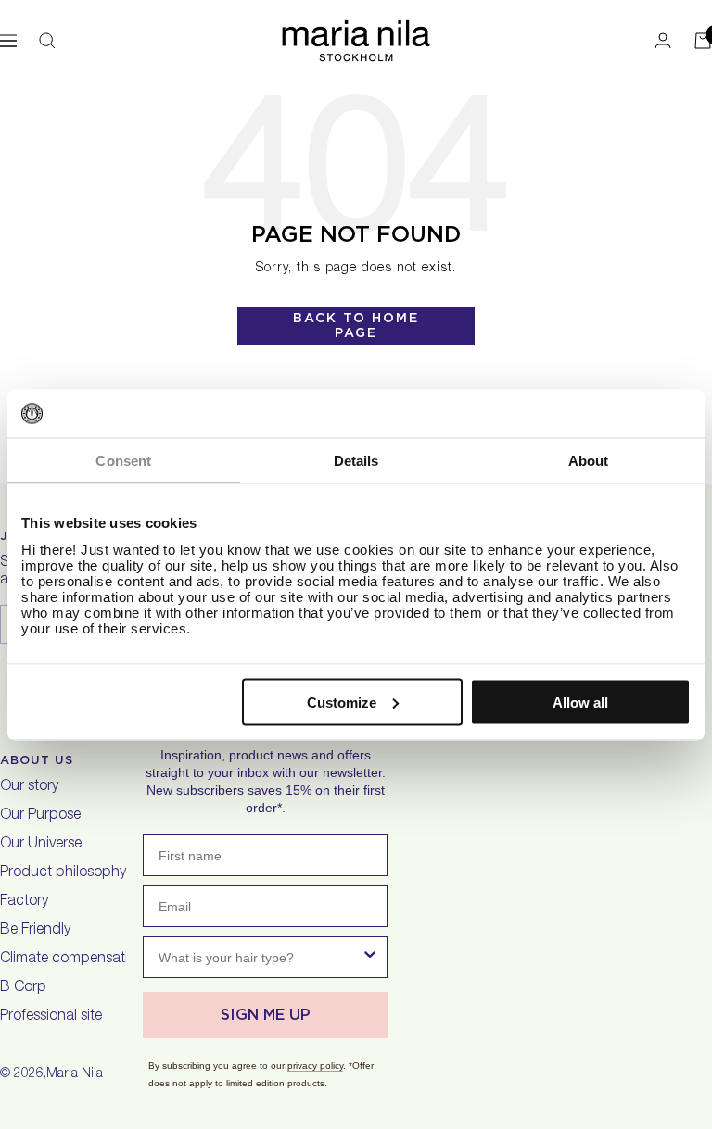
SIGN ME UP (266, 1014)
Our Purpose (40, 816)
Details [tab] (356, 461)
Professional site (51, 1017)
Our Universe (41, 844)
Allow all (580, 701)
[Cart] (702, 40)
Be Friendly (35, 930)
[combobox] (260, 957)
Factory (24, 902)
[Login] (663, 40)
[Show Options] (370, 957)
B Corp (23, 988)
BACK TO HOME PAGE (356, 325)
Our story (29, 787)
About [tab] (588, 461)
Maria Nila (74, 1074)
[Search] (47, 40)
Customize (341, 701)
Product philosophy (63, 873)
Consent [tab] (123, 461)
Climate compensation (72, 959)
